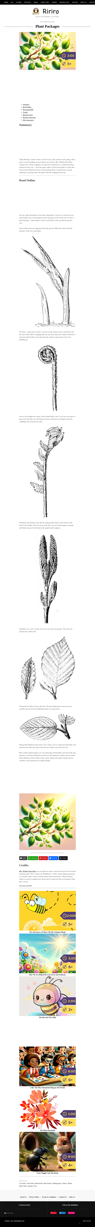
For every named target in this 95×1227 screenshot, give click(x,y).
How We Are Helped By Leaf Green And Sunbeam (47, 975)
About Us (83, 2)
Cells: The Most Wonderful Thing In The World (47, 1088)
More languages (28, 120)
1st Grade (22, 1183)
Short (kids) (23, 1186)
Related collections (29, 117)
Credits (25, 112)
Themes (54, 2)
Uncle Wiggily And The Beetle (47, 1173)
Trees (35, 1186)
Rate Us (72, 1197)
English (75, 2)
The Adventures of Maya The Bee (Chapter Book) (47, 932)
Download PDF (28, 109)
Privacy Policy (34, 1197)
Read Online (27, 107)
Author (18, 2)
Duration (27, 2)
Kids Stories (48, 1183)
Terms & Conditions (49, 1197)
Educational (39, 1183)
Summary (26, 104)
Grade (36, 2)
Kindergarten (57, 1183)
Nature (64, 1183)
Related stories (28, 115)
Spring (30, 1186)
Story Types (45, 2)
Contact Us (63, 1197)
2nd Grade (30, 1183)
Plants (70, 1183)
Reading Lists (64, 2)
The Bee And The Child (47, 1017)
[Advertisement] (47, 88)
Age (12, 2)
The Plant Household (47, 1130)
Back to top (87, 1221)
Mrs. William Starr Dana (47, 21)
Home (6, 2)
